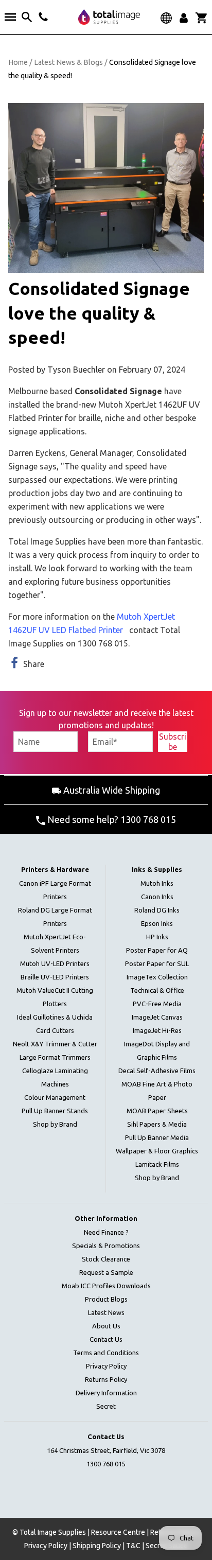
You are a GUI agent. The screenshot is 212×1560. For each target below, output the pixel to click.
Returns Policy (106, 1379)
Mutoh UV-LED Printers (55, 963)
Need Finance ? (106, 1232)
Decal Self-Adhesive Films (157, 1070)
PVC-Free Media (157, 1003)
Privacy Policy (106, 1366)
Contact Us (106, 1339)
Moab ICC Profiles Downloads (106, 1285)
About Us (106, 1325)
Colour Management (54, 1097)
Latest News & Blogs (68, 62)
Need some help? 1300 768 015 (110, 819)
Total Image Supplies (53, 1532)
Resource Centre (118, 1532)
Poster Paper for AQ (157, 950)
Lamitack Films (157, 1164)
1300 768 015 (106, 1463)
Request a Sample (106, 1272)
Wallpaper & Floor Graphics (157, 1150)
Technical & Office (157, 990)
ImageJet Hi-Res (157, 1030)
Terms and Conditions (106, 1352)
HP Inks (157, 936)
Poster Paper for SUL (157, 963)
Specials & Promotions (106, 1245)
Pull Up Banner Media (157, 1137)
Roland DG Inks (157, 910)
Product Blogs (106, 1299)
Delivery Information (106, 1392)
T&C (133, 1545)
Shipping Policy (97, 1545)
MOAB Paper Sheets (157, 1110)
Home (18, 62)
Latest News (106, 1312)
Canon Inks (157, 896)
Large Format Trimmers (55, 1057)
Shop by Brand (55, 1124)
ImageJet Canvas (157, 1017)
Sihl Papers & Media (157, 1124)
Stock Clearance (106, 1259)
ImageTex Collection (157, 976)
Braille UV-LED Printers (55, 976)
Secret (106, 1406)
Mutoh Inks (156, 883)
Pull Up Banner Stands (55, 1110)
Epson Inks (157, 923)
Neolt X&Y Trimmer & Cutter (55, 1043)
